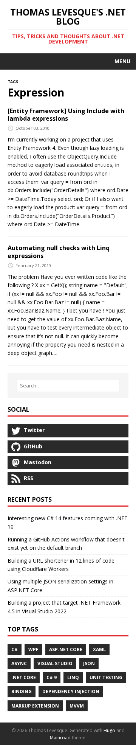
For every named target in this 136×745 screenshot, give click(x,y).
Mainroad (60, 737)
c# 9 (51, 677)
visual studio (55, 663)
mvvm (77, 706)
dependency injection (70, 691)
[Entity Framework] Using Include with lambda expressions (66, 115)
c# (14, 649)
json (89, 663)
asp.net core (65, 649)
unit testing (106, 677)
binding (21, 691)
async (19, 663)
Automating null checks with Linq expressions (59, 252)
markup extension (35, 706)
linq (73, 677)
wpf (33, 649)
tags (13, 81)
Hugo (109, 730)
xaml (99, 649)
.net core (23, 677)
